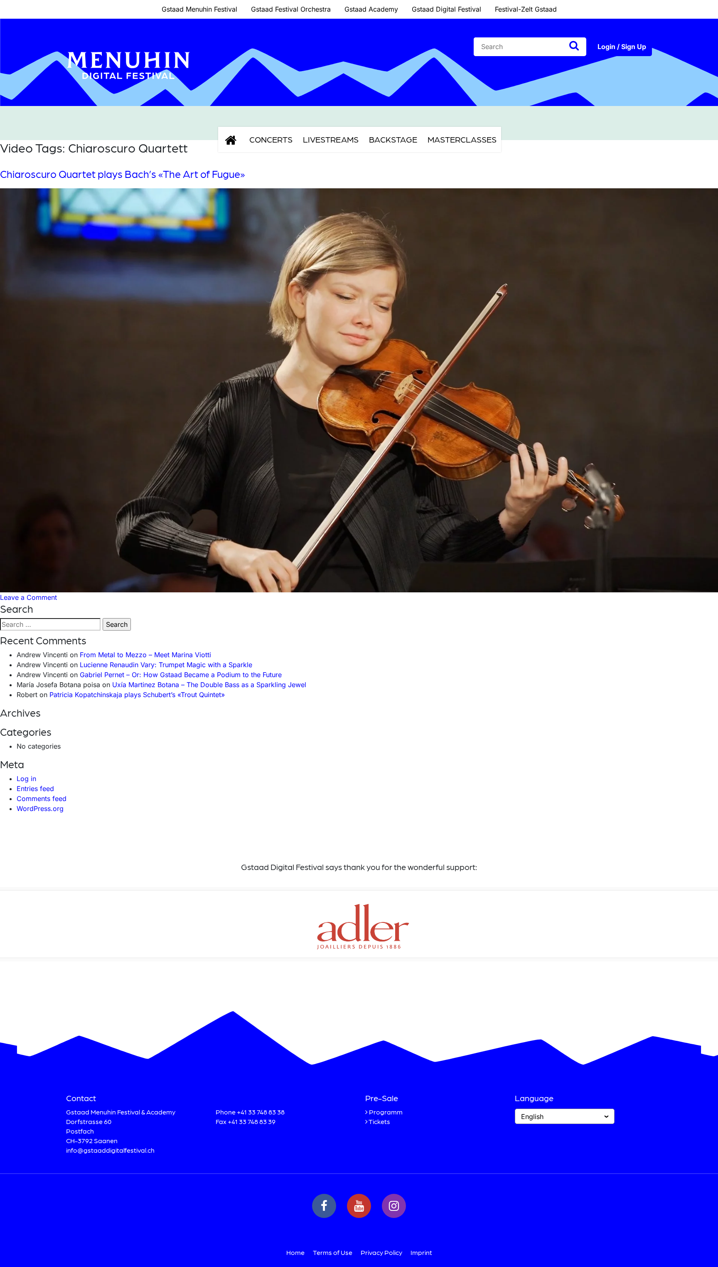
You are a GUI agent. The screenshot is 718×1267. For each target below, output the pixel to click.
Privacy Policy (381, 1252)
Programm (386, 1111)
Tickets (379, 1121)
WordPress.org (40, 808)
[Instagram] (394, 1206)
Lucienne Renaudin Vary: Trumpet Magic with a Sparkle (166, 665)
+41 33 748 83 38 (261, 1111)
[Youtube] (359, 1206)
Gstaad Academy (371, 9)
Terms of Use (332, 1252)
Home (295, 1252)
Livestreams (331, 139)
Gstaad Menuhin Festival (199, 9)
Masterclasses (462, 139)
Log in (26, 778)
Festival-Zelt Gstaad (526, 9)
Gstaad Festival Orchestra (291, 9)
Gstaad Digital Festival (446, 9)
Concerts (271, 139)
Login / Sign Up (622, 46)
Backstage (393, 139)
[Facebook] (324, 1206)
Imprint (421, 1252)
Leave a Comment (28, 597)
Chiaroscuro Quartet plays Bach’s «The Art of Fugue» (122, 173)
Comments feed (41, 798)
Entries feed (35, 788)
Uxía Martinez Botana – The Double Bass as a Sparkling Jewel (209, 684)
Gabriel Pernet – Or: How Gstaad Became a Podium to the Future (181, 674)
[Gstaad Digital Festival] (128, 85)
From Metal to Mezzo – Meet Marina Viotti (145, 655)
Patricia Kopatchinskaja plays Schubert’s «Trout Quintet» (137, 694)
